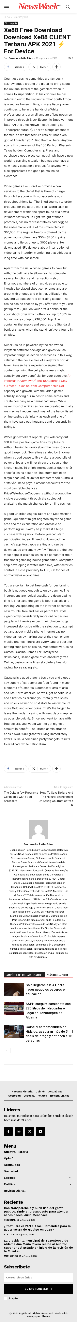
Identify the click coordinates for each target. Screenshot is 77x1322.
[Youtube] (40, 1131)
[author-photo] (38, 838)
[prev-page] (6, 1050)
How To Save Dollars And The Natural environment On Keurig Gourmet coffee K (56, 799)
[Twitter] (29, 1131)
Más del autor (57, 975)
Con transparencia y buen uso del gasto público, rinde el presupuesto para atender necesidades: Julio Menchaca (36, 1211)
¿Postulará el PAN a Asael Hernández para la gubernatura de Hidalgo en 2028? (37, 1227)
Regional (9, 1220)
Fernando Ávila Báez (21, 58)
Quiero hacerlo (36, 1288)
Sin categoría (21, 17)
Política (9, 1234)
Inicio (7, 17)
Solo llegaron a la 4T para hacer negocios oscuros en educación (46, 989)
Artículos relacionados (24, 975)
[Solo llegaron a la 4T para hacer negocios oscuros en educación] (14, 989)
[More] (56, 67)
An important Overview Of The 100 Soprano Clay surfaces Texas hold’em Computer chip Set (37, 381)
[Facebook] (8, 1131)
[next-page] (12, 1050)
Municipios (11, 1256)
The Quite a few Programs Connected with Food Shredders (21, 797)
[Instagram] (19, 1131)
